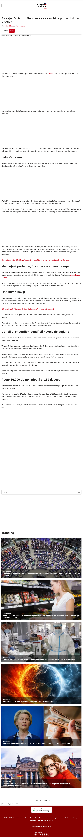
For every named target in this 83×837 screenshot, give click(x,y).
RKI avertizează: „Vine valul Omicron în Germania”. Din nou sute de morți (28, 309)
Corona (50, 73)
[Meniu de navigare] (4, 5)
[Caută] (79, 5)
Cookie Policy (15, 804)
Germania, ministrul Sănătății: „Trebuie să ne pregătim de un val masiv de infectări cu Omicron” (35, 260)
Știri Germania (20, 26)
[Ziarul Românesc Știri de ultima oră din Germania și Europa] (41, 5)
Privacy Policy (6, 804)
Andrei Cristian (9, 26)
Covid (12, 31)
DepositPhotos (46, 826)
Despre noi (37, 800)
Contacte (47, 800)
